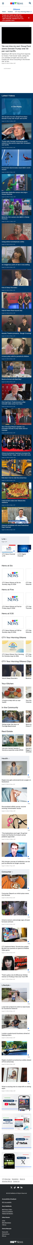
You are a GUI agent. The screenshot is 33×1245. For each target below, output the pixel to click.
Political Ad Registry (7, 1213)
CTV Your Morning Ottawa (22, 11)
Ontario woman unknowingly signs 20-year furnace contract (16, 921)
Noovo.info (5, 1232)
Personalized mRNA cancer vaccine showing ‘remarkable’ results (14, 807)
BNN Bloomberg (6, 1222)
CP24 (3, 1220)
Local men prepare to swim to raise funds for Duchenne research (16, 1007)
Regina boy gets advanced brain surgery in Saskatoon (16, 781)
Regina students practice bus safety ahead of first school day (16, 1061)
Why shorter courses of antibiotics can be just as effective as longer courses (16, 862)
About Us (22, 1179)
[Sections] (3, 3)
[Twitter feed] (11, 1187)
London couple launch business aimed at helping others (16, 1034)
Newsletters (15, 1179)
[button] (16, 110)
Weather (10, 11)
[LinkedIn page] (22, 1187)
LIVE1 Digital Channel (22, 555)
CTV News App (6, 1179)
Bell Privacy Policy (7, 1209)
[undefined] (13, 577)
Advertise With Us (7, 1181)
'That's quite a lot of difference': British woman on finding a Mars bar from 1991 (15, 976)
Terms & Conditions (7, 1211)
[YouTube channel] (18, 1187)
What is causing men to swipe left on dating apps (16, 1087)
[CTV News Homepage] (16, 3)
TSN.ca (4, 1224)
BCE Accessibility (7, 1202)
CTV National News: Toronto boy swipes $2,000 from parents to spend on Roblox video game (15, 948)
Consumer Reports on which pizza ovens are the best (15, 894)
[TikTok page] (15, 1187)
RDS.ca (4, 1236)
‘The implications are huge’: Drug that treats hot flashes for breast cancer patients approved (14, 835)
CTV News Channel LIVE (8, 555)
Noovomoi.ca (5, 1234)
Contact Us (16, 1181)
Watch (4, 11)
